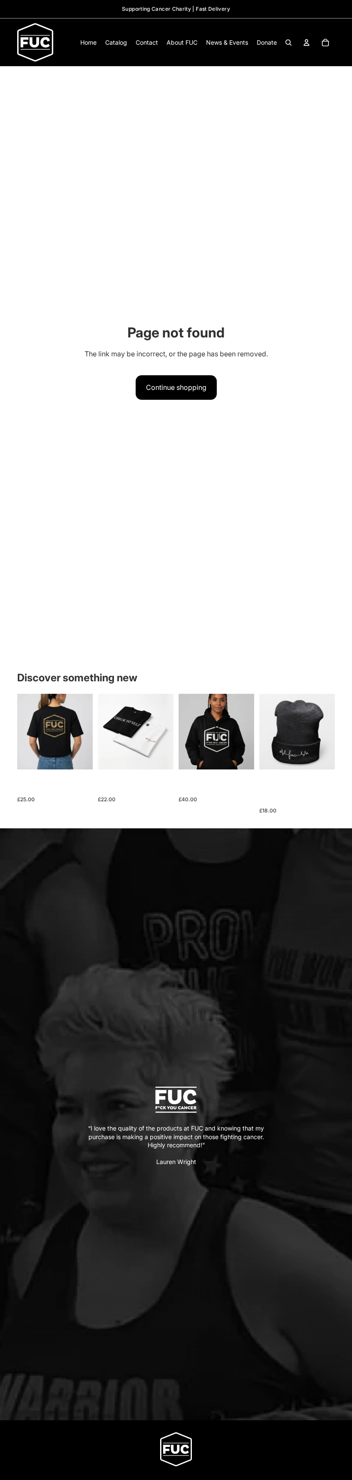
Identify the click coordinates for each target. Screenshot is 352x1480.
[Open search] (288, 42)
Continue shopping (176, 387)
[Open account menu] (306, 42)
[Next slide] (86, 731)
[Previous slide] (23, 731)
